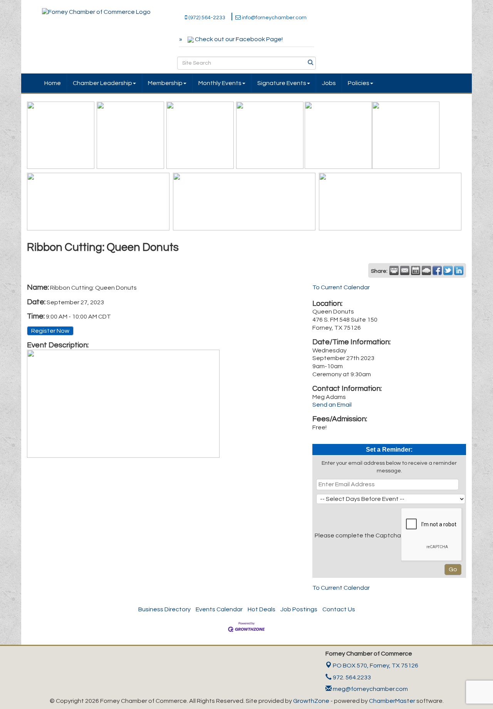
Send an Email (332, 405)
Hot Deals (261, 609)
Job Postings (298, 609)
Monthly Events (219, 83)
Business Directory (164, 609)
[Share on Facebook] (437, 270)
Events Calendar (219, 609)
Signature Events (281, 83)
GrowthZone (311, 701)
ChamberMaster (392, 701)
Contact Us (338, 609)
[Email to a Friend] (404, 270)
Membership (165, 83)
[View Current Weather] (426, 270)
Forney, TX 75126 (375, 665)
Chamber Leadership (102, 83)
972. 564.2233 (351, 677)
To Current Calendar (341, 287)
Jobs (329, 83)
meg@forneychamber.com (370, 689)
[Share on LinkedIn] (458, 270)
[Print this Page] (394, 270)
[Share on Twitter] (448, 270)
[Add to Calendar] (415, 270)
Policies (358, 83)
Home (52, 83)
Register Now (50, 331)
